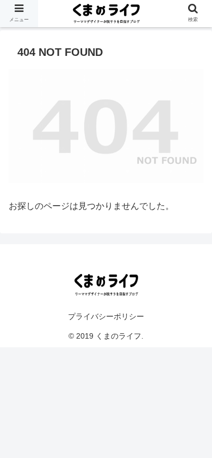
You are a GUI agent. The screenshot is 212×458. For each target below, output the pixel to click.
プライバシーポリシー (106, 316)
